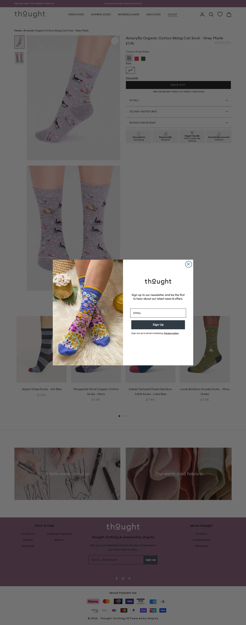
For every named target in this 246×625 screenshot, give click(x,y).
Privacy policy (171, 333)
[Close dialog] (188, 264)
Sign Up (158, 324)
